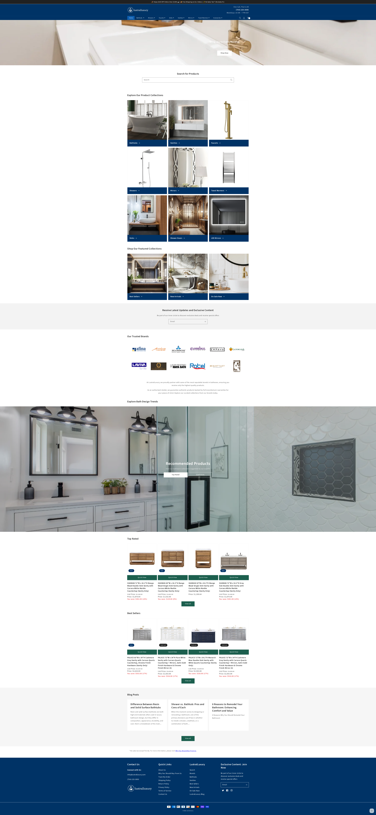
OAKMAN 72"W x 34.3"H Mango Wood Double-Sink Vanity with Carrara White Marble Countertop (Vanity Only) (140, 587)
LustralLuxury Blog (197, 794)
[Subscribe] (205, 321)
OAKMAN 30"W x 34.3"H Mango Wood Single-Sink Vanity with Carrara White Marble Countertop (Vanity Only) (202, 587)
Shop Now (224, 53)
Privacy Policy (163, 787)
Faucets (161, 18)
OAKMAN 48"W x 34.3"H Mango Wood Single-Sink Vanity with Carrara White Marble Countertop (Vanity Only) (171, 587)
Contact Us (162, 794)
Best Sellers (194, 784)
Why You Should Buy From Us (185, 751)
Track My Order (164, 777)
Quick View (142, 577)
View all (188, 604)
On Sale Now (195, 791)
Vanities (180, 18)
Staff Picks (200, 474)
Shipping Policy (164, 780)
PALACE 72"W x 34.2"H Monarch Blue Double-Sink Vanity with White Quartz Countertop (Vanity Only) (203, 661)
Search (192, 770)
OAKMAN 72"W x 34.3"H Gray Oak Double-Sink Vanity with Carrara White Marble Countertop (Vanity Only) (231, 587)
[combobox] (188, 80)
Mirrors (190, 18)
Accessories (217, 18)
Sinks (171, 18)
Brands (192, 773)
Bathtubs (139, 18)
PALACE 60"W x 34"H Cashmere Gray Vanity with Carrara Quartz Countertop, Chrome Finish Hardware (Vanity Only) (141, 661)
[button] (240, 18)
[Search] (231, 80)
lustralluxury (190, 810)
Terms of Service (164, 791)
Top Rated (175, 474)
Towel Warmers (203, 18)
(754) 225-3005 (242, 10)
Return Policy (163, 784)
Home (131, 18)
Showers (151, 18)
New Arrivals (194, 787)
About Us (162, 770)
